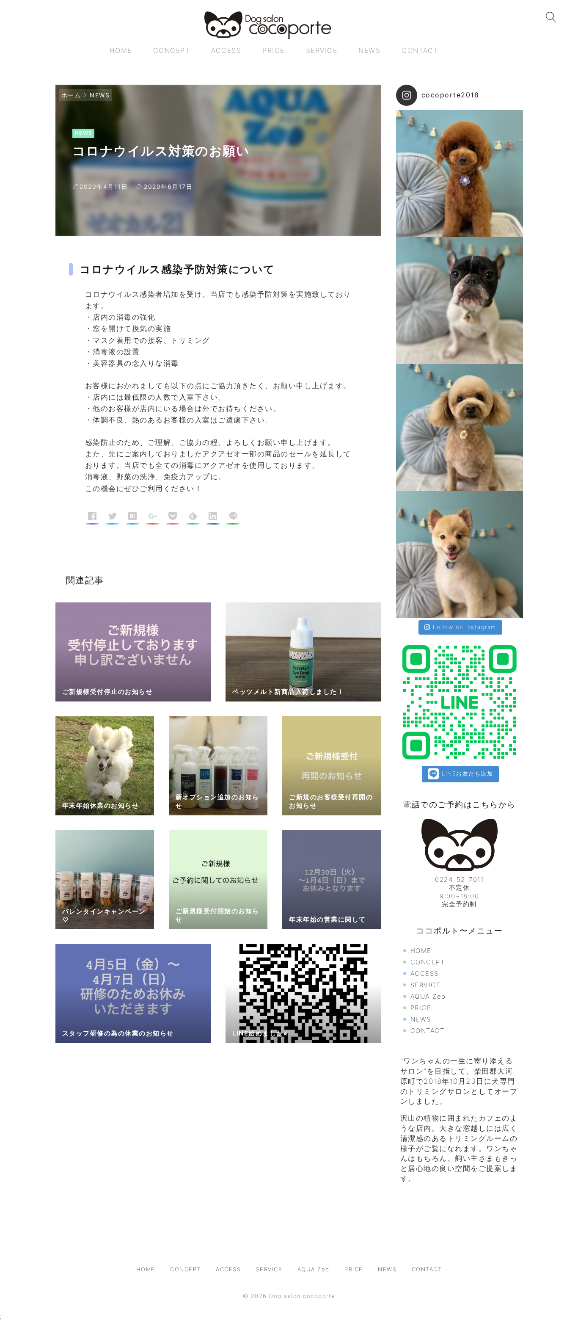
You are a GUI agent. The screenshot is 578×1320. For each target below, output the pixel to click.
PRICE (421, 1008)
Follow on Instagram (464, 627)
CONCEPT (427, 962)
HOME (421, 951)
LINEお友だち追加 (466, 773)
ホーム (71, 95)
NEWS (100, 95)
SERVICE (425, 985)
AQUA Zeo (428, 996)
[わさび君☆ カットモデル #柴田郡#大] (459, 173)
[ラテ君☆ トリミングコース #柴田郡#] (459, 554)
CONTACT (427, 1031)
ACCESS (424, 973)
